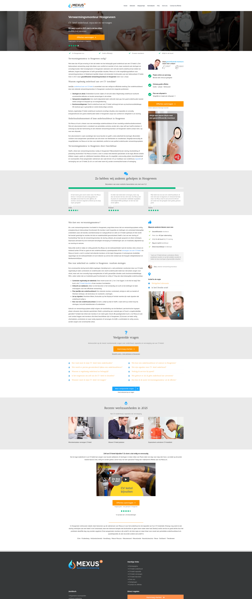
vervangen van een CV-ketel (131, 250)
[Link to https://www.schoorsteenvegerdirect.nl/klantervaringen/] (126, 173)
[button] (166, 283)
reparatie (138, 159)
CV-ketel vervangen (135, 574)
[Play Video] (126, 479)
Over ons (132, 579)
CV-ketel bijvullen (85, 283)
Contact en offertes (135, 584)
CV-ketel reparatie (135, 571)
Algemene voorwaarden (78, 596)
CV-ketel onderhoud (136, 569)
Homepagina (133, 566)
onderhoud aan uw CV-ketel (83, 86)
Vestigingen (133, 582)
